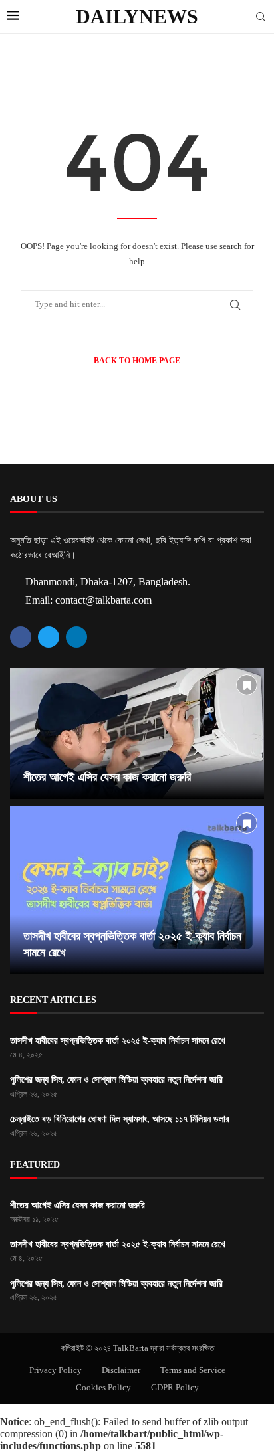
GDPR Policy (175, 1387)
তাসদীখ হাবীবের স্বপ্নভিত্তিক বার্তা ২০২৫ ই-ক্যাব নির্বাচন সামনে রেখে (117, 1040)
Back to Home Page (137, 360)
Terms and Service (192, 1370)
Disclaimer (121, 1370)
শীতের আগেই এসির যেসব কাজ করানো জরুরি (107, 777)
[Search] (260, 17)
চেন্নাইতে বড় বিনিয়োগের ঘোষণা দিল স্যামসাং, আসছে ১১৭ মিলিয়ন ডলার (119, 1119)
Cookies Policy (103, 1387)
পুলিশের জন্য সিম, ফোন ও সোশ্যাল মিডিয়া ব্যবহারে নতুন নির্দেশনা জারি (116, 1080)
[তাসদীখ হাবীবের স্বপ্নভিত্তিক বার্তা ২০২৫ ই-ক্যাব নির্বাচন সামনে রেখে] (137, 890)
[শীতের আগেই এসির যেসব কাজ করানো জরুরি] (137, 733)
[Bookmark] (246, 684)
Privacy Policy (55, 1370)
